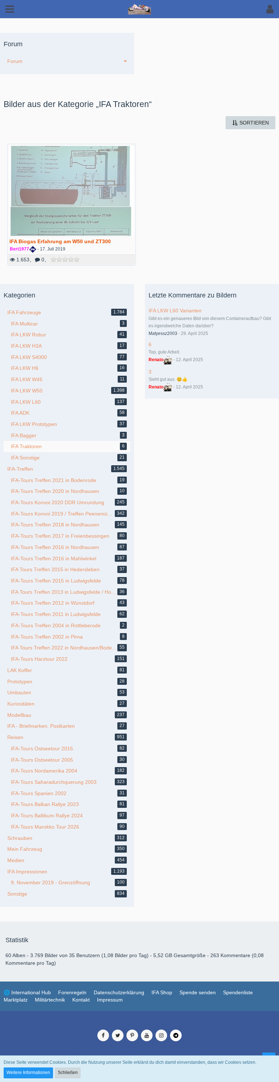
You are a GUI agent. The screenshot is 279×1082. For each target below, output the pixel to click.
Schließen (68, 1072)
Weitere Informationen (28, 1072)
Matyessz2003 (163, 333)
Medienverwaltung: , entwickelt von (139, 1022)
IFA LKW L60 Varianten (175, 310)
